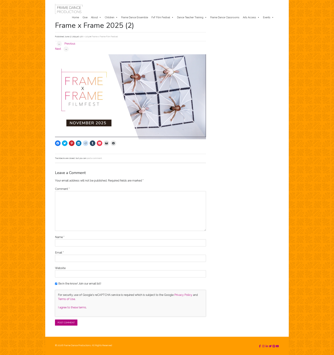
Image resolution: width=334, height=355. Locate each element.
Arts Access (249, 17)
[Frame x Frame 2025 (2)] (130, 138)
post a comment (94, 158)
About (94, 17)
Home (75, 17)
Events (266, 17)
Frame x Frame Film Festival (105, 37)
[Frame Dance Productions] (69, 8)
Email (59, 252)
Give (85, 17)
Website (60, 268)
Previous (66, 43)
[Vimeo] (274, 346)
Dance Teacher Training (190, 17)
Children (109, 17)
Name (59, 237)
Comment (62, 189)
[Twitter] (270, 346)
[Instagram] (263, 346)
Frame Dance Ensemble (134, 17)
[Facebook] (260, 346)
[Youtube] (277, 346)
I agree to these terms (72, 307)
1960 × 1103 (84, 37)
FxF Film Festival (161, 17)
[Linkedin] (267, 346)
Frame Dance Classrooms (224, 17)
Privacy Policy (183, 295)
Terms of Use (66, 299)
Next (61, 48)
